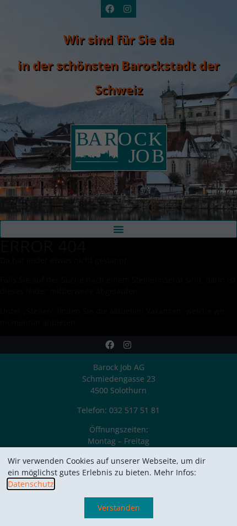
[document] (118, 263)
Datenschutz (31, 484)
